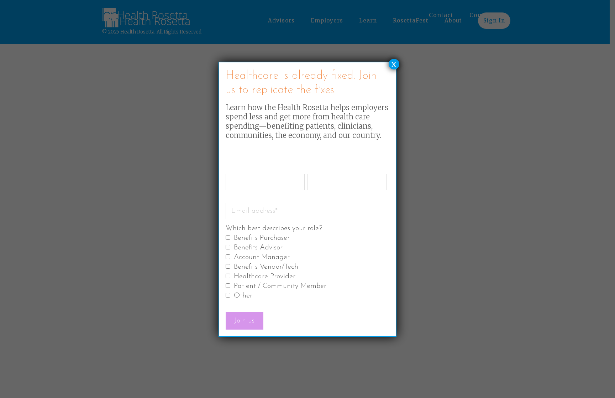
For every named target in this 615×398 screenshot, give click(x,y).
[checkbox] (306, 267)
